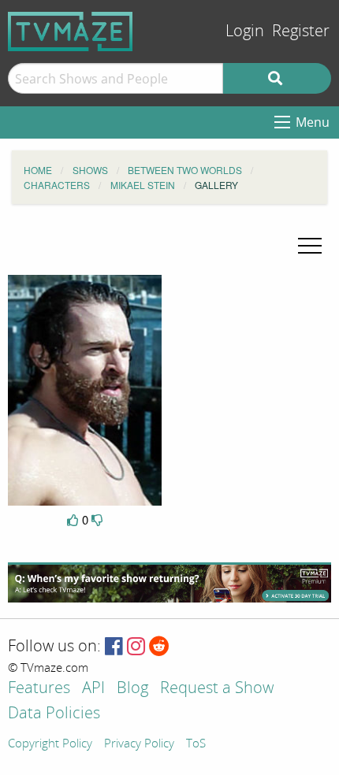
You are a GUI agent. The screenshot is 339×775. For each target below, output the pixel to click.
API (93, 688)
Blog (132, 688)
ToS (196, 744)
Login (244, 31)
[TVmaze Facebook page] (114, 647)
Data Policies (54, 714)
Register (301, 31)
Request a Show (217, 688)
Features (39, 688)
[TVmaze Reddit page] (159, 647)
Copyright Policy (50, 744)
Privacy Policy (139, 744)
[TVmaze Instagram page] (136, 647)
